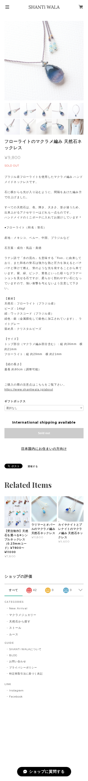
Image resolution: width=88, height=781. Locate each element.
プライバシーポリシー (23, 667)
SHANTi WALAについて (25, 649)
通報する (33, 466)
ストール (15, 627)
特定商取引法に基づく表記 (26, 673)
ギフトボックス (15, 401)
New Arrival (18, 608)
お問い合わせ (17, 661)
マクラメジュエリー (23, 615)
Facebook (16, 696)
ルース (13, 634)
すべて (13, 590)
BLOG (13, 655)
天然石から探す (20, 621)
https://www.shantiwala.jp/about (28, 389)
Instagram (16, 690)
